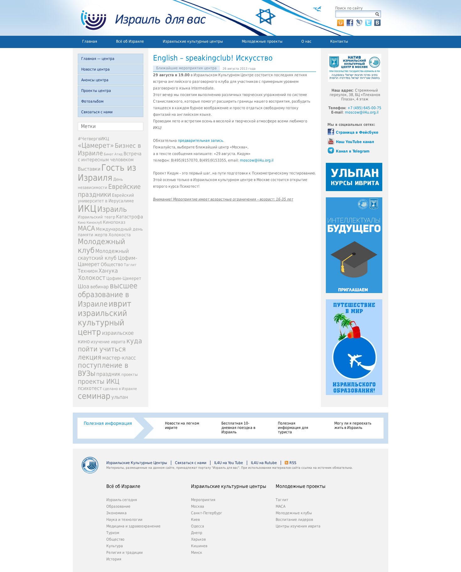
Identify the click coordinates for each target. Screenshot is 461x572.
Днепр (196, 533)
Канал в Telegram (352, 151)
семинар (94, 396)
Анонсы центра (95, 80)
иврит (120, 303)
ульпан (119, 397)
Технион (88, 271)
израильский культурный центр (102, 322)
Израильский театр (96, 217)
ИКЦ (87, 208)
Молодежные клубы (294, 513)
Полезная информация (108, 423)
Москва (197, 506)
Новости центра (95, 69)
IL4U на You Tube (228, 463)
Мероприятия (203, 500)
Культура (114, 546)
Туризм (112, 533)
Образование (118, 506)
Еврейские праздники (109, 190)
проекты (129, 374)
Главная (89, 41)
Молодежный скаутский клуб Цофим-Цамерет (107, 257)
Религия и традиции (124, 552)
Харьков (198, 539)
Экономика (116, 513)
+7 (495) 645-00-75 (364, 108)
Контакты (339, 41)
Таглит (130, 265)
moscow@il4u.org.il (256, 160)
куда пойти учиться (110, 345)
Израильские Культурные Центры (136, 463)
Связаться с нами (97, 112)
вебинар (99, 287)
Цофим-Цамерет (123, 278)
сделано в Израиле (120, 389)
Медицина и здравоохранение (133, 526)
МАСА (86, 228)
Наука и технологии (124, 519)
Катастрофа (129, 217)
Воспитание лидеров (294, 519)
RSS (292, 463)
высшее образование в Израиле (107, 294)
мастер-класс (119, 358)
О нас (306, 41)
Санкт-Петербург (206, 513)
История (113, 559)
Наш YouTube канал (355, 142)
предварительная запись (200, 140)
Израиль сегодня (121, 500)
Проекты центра (96, 90)
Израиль (112, 209)
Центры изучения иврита (298, 526)
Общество (112, 264)
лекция (89, 357)
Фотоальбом (92, 101)
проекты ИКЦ (98, 381)
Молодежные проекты (262, 41)
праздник (108, 374)
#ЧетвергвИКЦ (93, 138)
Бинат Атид (113, 154)
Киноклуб (94, 223)
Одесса (197, 526)
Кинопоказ (114, 222)
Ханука (108, 270)
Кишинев (199, 546)
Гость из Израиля (107, 173)
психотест (90, 388)
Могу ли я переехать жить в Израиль (352, 425)
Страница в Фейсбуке (357, 132)
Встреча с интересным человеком (109, 157)
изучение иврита (108, 341)
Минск (196, 552)
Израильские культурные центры (193, 41)
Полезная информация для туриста (293, 427)
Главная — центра (97, 58)
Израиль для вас (139, 18)
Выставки (89, 169)
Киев (195, 519)
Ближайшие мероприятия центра (186, 68)
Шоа (83, 286)
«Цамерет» (96, 145)
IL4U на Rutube (264, 463)
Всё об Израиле (130, 41)
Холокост (91, 277)
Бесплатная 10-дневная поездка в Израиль (238, 427)
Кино (82, 222)
